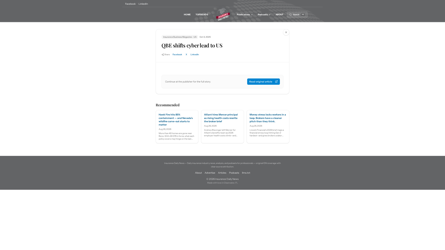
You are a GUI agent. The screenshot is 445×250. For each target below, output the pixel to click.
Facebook (130, 3)
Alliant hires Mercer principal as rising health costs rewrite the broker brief (221, 118)
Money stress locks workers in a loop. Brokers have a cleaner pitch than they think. (268, 118)
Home (187, 14)
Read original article (260, 81)
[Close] (286, 32)
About (280, 14)
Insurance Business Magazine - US (179, 37)
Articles (222, 172)
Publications (243, 14)
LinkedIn (143, 3)
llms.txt (246, 172)
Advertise (210, 172)
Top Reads (202, 14)
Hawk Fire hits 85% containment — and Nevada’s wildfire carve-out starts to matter (176, 119)
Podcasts (263, 14)
